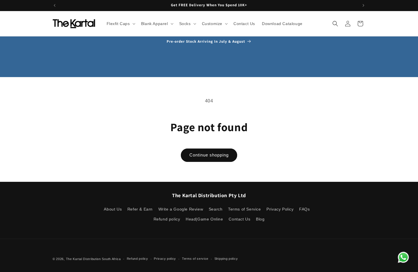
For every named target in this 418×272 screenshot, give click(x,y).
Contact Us (239, 219)
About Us (113, 209)
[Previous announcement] (54, 5)
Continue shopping (209, 155)
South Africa (111, 259)
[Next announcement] (363, 5)
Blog (260, 219)
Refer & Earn (140, 209)
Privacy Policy (279, 209)
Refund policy (167, 219)
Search (216, 209)
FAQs (304, 209)
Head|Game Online (204, 219)
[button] (120, 24)
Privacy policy (165, 258)
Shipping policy (226, 258)
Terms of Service (244, 209)
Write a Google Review (180, 209)
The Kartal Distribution (83, 259)
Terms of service (195, 258)
